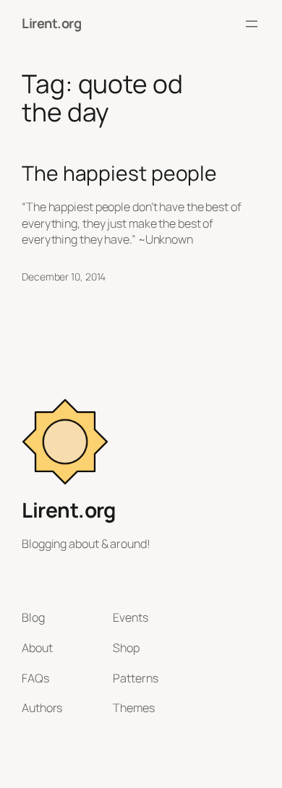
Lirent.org (51, 23)
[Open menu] (251, 24)
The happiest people (119, 173)
